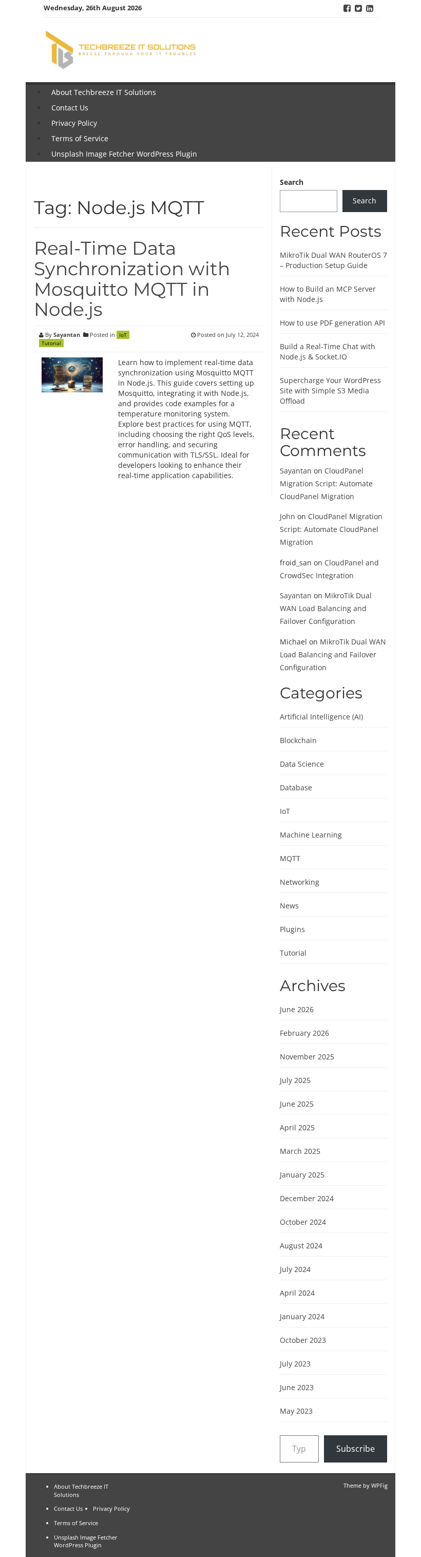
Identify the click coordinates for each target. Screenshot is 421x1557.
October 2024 (303, 1222)
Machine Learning (311, 835)
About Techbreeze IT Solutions (103, 92)
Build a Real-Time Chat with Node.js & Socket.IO (327, 351)
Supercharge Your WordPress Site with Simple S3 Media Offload (330, 390)
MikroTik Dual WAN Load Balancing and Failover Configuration (326, 608)
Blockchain (298, 740)
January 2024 (302, 1316)
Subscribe (355, 1448)
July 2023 (295, 1364)
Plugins (292, 929)
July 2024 (295, 1269)
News (289, 905)
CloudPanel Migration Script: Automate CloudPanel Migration (326, 483)
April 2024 (297, 1293)
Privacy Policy (74, 123)
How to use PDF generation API (332, 323)
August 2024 (301, 1245)
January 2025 (302, 1175)
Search (291, 182)
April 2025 (297, 1127)
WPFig (379, 1485)
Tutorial (51, 343)
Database (296, 787)
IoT (123, 334)
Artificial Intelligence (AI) (321, 716)
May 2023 (296, 1411)
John (287, 516)
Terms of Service (79, 138)
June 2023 (297, 1387)
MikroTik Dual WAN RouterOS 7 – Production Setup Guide (333, 260)
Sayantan (66, 334)
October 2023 (303, 1340)
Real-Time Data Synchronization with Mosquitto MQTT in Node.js (132, 278)
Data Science (302, 764)
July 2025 (295, 1080)
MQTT (290, 858)
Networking (299, 882)
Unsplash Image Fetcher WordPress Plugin (124, 154)
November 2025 (307, 1056)
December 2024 (307, 1198)
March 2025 (300, 1151)
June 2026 (297, 1009)
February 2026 (304, 1033)
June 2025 (297, 1104)
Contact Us (69, 107)
